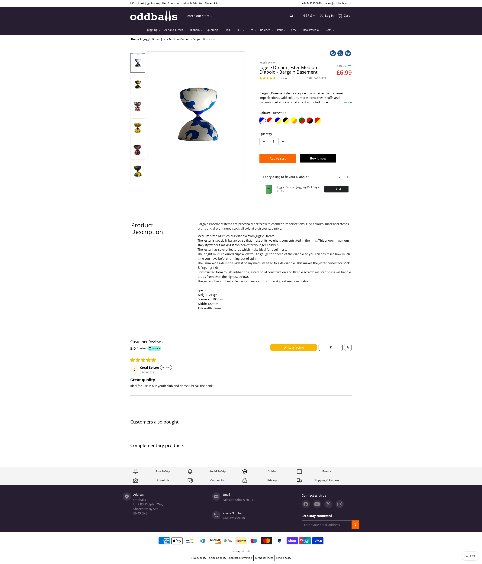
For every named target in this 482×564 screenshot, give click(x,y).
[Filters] (331, 347)
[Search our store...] (291, 15)
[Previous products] (339, 176)
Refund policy (283, 557)
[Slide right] (242, 116)
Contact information (240, 557)
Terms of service (264, 557)
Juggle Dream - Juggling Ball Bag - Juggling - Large (299, 187)
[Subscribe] (355, 524)
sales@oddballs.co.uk (338, 3)
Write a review (294, 347)
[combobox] (239, 15)
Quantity (265, 134)
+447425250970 (312, 3)
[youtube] (317, 504)
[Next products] (347, 176)
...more (347, 102)
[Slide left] (149, 116)
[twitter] (328, 504)
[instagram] (340, 504)
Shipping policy (217, 557)
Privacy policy (198, 557)
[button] (267, 78)
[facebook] (306, 504)
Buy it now (318, 158)
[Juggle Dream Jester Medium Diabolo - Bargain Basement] (137, 63)
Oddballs (246, 551)
